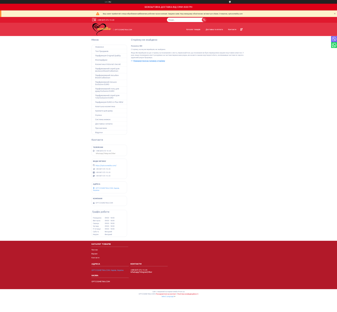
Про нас (94, 250)
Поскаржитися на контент (166, 294)
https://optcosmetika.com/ (106, 165)
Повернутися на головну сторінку (149, 61)
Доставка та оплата (214, 29)
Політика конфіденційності (187, 294)
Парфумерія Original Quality (108, 55)
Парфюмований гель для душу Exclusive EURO (107, 90)
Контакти (232, 29)
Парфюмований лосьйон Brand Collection (107, 76)
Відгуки (94, 254)
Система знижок (103, 119)
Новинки (99, 47)
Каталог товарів (193, 29)
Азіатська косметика (105, 106)
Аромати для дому (104, 111)
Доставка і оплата (103, 124)
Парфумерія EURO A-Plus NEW (109, 102)
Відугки (99, 132)
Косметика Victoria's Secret (108, 64)
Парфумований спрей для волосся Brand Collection (107, 69)
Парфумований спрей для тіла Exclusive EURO (107, 96)
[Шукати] (204, 19)
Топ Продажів (101, 51)
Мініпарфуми (101, 60)
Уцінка (98, 115)
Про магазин (101, 128)
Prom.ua (181, 291)
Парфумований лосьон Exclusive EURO (106, 83)
